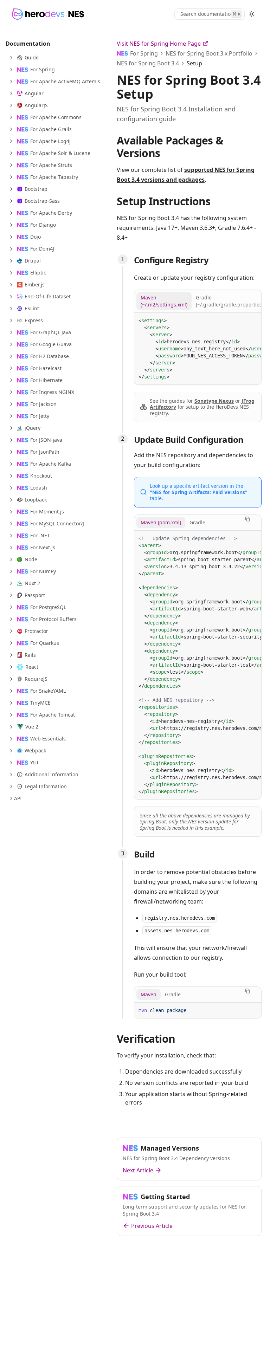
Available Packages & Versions (170, 146)
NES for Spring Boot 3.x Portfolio (209, 53)
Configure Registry (171, 260)
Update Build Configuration (188, 439)
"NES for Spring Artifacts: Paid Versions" (199, 492)
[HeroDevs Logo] (47, 14)
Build (144, 854)
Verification (146, 1038)
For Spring (144, 53)
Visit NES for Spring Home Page (159, 43)
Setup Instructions (164, 201)
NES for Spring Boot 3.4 (148, 63)
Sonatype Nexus (214, 400)
